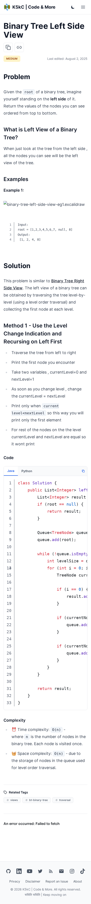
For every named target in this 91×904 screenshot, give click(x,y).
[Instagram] (72, 871)
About (77, 881)
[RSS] (50, 871)
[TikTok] (82, 871)
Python (26, 471)
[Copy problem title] (8, 47)
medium (12, 58)
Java (10, 471)
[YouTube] (29, 871)
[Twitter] (40, 871)
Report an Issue (57, 881)
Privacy (14, 881)
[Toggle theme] (73, 7)
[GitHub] (8, 871)
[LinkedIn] (19, 871)
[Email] (61, 871)
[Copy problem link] (19, 47)
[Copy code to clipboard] (81, 222)
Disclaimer (32, 881)
